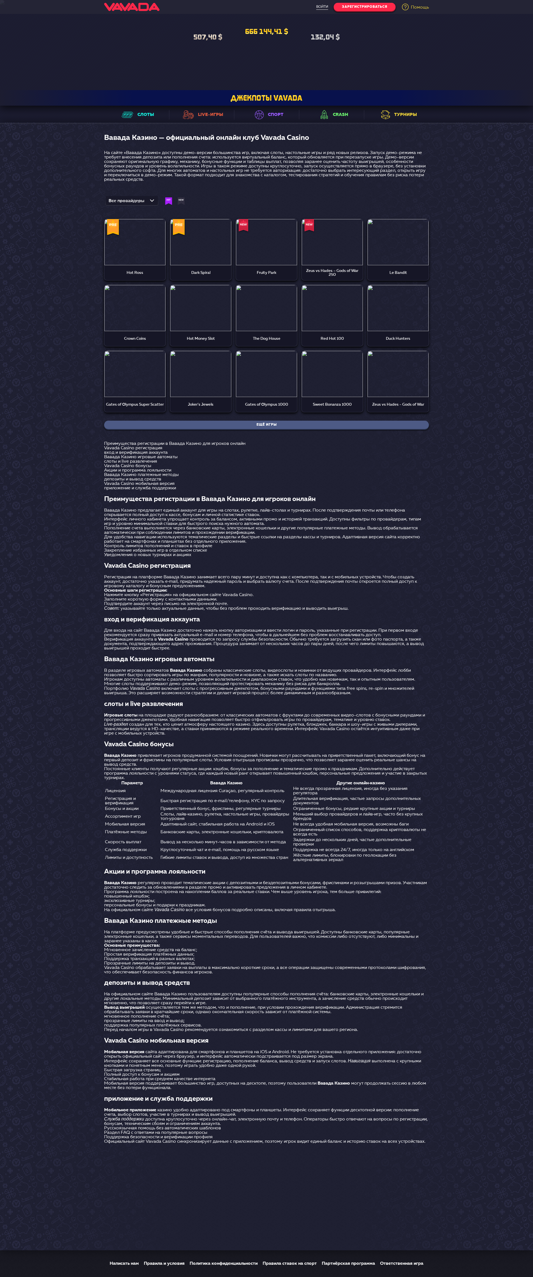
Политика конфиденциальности (224, 1263)
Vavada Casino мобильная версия (139, 484)
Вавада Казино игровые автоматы (141, 457)
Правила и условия (164, 1263)
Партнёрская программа (348, 1263)
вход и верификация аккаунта (136, 452)
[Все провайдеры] (131, 202)
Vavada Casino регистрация (133, 448)
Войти (322, 7)
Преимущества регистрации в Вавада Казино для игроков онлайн (174, 444)
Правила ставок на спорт (290, 1263)
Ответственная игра (401, 1263)
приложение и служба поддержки (140, 488)
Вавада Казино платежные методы (141, 475)
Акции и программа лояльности (137, 470)
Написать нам (124, 1263)
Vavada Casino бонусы (127, 466)
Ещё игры (267, 425)
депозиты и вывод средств (132, 479)
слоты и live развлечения (130, 461)
